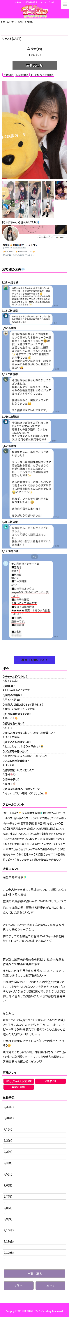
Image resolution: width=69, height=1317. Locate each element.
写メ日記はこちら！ (34, 660)
